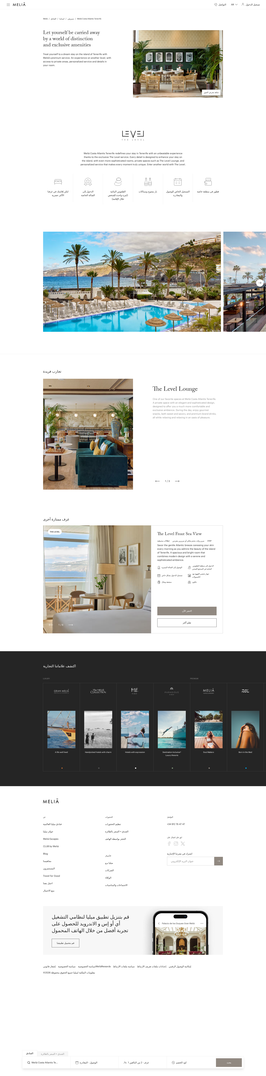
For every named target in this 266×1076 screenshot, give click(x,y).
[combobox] (234, 4)
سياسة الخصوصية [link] (67, 966)
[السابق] (157, 481)
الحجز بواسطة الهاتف (115, 838)
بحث (229, 1062)
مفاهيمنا (47, 861)
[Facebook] (169, 843)
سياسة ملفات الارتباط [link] (124, 966)
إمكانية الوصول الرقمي (180, 966)
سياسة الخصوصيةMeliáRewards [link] (94, 966)
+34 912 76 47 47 (176, 824)
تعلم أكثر (187, 622)
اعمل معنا (48, 883)
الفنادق (53, 19)
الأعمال (108, 856)
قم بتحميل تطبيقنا (65, 943)
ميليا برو (109, 862)
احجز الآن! (187, 610)
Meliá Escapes (50, 838)
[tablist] (133, 1053)
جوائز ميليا (48, 831)
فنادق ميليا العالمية (52, 824)
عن (44, 817)
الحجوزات (109, 817)
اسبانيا (61, 19)
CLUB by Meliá (51, 846)
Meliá (45, 19)
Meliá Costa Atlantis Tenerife (89, 19)
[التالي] (177, 481)
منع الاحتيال (48, 890)
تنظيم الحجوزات (113, 824)
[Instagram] (176, 843)
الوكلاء (108, 877)
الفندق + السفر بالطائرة (116, 831)
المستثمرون (49, 868)
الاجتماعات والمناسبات (116, 885)
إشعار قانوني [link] (49, 966)
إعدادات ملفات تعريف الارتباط (151, 966)
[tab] (29, 1053)
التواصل (170, 817)
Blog (45, 853)
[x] (183, 843)
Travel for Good (51, 875)
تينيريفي (71, 19)
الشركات (109, 870)
